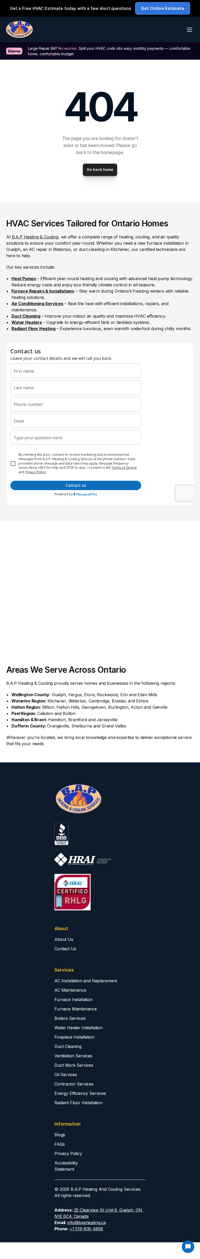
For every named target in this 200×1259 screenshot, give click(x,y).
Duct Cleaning (68, 1046)
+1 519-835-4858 (86, 1228)
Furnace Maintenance (75, 1008)
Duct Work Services (73, 1065)
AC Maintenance (70, 990)
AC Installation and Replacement (85, 980)
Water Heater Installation (78, 1027)
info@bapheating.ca (86, 1222)
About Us (63, 939)
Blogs (59, 1134)
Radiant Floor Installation (78, 1102)
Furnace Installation (73, 999)
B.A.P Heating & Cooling (35, 236)
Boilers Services (69, 1018)
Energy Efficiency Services (80, 1093)
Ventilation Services (73, 1055)
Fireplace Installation (74, 1037)
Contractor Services (73, 1084)
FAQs (59, 1144)
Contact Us (65, 948)
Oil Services (65, 1074)
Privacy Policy (68, 1153)
